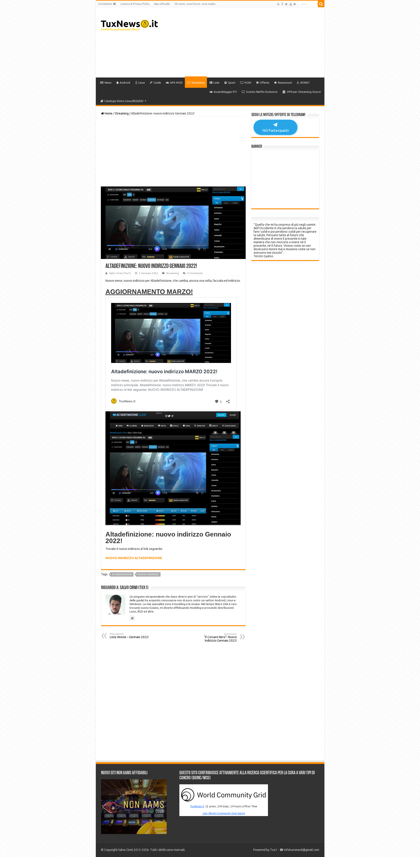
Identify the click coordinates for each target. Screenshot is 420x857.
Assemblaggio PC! (225, 91)
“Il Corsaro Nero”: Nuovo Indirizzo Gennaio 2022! (220, 637)
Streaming (198, 82)
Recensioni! (285, 82)
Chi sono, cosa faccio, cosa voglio (194, 3)
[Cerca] (321, 4)
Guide (157, 82)
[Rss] (278, 4)
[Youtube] (290, 4)
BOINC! (305, 82)
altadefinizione (122, 574)
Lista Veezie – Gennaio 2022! (129, 636)
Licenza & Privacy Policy (135, 3)
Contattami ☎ (107, 3)
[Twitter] (286, 4)
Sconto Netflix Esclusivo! (262, 91)
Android (125, 82)
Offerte (264, 82)
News (108, 82)
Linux (141, 82)
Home (108, 113)
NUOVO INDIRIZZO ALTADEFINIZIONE (133, 558)
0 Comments (195, 273)
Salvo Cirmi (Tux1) (120, 273)
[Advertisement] (241, 42)
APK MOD (176, 82)
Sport (231, 82)
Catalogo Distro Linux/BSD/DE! (124, 100)
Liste (216, 82)
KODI (248, 82)
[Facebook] (282, 4)
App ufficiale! (162, 3)
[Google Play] (295, 4)
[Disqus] (173, 701)
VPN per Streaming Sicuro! (304, 91)
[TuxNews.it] (129, 24)
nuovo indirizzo (148, 574)
